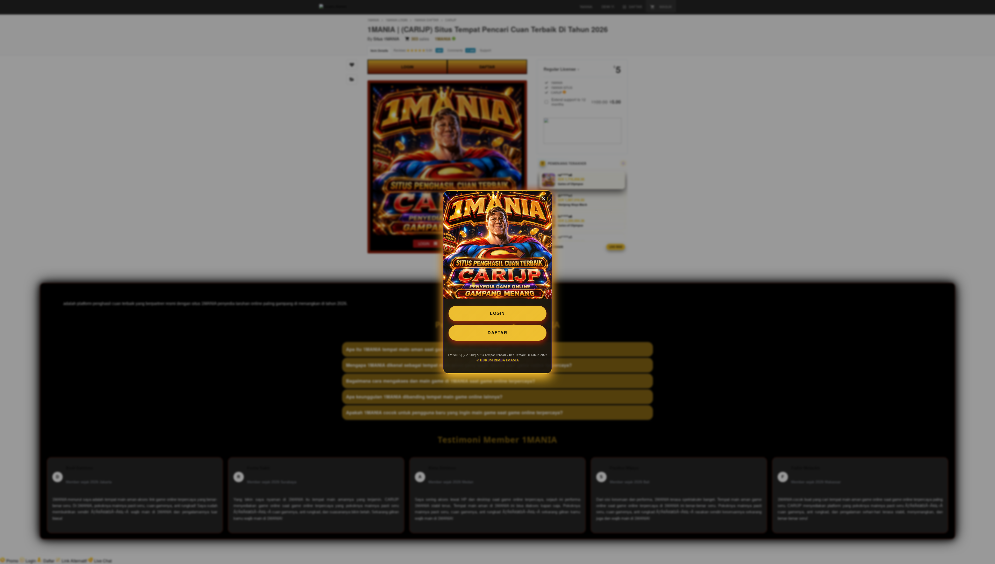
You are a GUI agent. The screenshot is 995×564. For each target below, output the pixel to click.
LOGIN (497, 313)
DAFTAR (497, 333)
